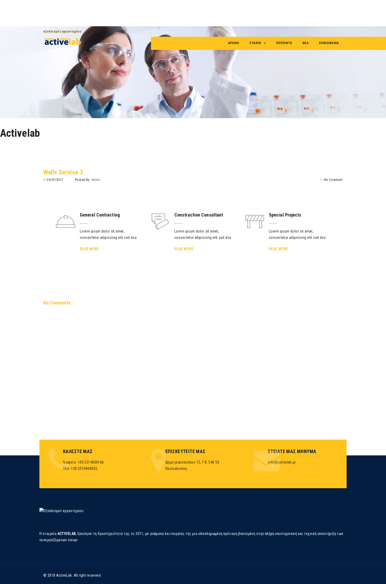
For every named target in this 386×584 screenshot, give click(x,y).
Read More (89, 249)
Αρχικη (233, 43)
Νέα (305, 43)
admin (95, 180)
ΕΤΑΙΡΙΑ (255, 43)
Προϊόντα (284, 43)
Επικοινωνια (329, 43)
